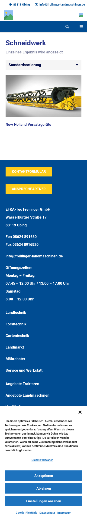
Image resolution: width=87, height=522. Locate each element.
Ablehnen (43, 488)
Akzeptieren (43, 476)
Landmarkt (15, 347)
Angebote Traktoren (22, 384)
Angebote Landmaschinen (27, 395)
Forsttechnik (16, 324)
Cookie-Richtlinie (26, 512)
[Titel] (8, 15)
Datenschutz (47, 512)
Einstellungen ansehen (43, 501)
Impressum (64, 512)
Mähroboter (15, 359)
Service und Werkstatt (24, 370)
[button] (80, 412)
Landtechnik (16, 312)
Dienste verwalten (42, 460)
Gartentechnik (17, 336)
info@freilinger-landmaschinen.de (34, 256)
